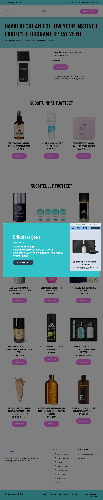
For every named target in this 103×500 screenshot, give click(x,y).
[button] (23, 262)
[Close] (4, 224)
